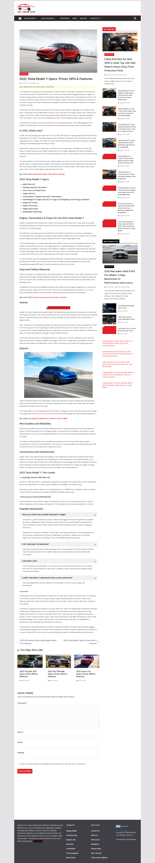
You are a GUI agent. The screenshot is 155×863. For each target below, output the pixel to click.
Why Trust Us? (96, 853)
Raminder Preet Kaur (123, 287)
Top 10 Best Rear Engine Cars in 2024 (126, 307)
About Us (94, 835)
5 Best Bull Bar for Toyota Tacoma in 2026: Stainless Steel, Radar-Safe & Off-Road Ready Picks (127, 191)
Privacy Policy (96, 849)
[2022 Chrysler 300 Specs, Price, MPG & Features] (30, 656)
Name (20, 732)
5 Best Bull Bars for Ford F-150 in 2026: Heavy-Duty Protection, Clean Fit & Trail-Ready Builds (127, 112)
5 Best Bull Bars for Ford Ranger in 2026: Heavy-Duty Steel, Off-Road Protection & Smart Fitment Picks (126, 95)
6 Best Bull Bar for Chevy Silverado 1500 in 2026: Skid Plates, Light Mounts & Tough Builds (126, 143)
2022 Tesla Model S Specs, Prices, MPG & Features (46, 174)
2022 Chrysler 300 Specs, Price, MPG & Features (29, 674)
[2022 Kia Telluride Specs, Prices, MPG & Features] (58, 656)
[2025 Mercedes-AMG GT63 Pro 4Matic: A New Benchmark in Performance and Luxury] (120, 254)
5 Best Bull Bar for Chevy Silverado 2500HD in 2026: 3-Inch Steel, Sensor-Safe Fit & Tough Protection (127, 127)
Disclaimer (95, 844)
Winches (83, 18)
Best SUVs (69, 844)
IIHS (75, 566)
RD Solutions (131, 839)
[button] (36, 18)
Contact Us (94, 18)
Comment (22, 703)
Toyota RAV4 (50, 414)
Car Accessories (47, 18)
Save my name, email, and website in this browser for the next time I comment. (53, 764)
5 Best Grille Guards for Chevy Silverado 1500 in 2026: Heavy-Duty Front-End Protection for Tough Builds (126, 226)
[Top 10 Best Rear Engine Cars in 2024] (109, 308)
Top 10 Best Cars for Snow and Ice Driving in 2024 (126, 329)
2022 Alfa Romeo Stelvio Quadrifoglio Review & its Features (38, 642)
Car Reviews (64, 18)
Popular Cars (109, 266)
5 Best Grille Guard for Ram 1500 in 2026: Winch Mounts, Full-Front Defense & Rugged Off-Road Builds (126, 208)
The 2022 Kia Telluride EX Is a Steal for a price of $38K (47, 418)
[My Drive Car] (19, 18)
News (74, 18)
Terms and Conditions (99, 858)
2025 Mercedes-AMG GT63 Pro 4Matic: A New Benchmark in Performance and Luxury (119, 276)
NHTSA (28, 566)
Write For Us (95, 840)
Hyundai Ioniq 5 (51, 123)
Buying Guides (29, 18)
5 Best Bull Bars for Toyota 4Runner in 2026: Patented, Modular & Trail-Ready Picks (127, 175)
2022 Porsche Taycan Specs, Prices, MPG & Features (47, 297)
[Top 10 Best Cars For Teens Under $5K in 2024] (109, 320)
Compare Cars (71, 835)
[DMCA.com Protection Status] (122, 826)
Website (20, 752)
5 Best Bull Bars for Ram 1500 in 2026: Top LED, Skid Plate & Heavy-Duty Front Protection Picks (119, 64)
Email (20, 742)
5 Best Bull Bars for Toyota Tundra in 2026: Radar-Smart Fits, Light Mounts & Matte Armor (126, 159)
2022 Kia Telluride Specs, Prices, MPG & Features (57, 674)
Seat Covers (70, 858)
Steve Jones (35, 83)
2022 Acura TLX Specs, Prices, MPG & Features (86, 674)
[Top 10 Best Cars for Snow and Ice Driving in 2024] (109, 331)
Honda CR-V (39, 414)
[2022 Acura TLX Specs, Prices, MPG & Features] (86, 656)
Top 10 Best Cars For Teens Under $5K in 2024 (126, 318)
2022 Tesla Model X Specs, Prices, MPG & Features (80, 642)
